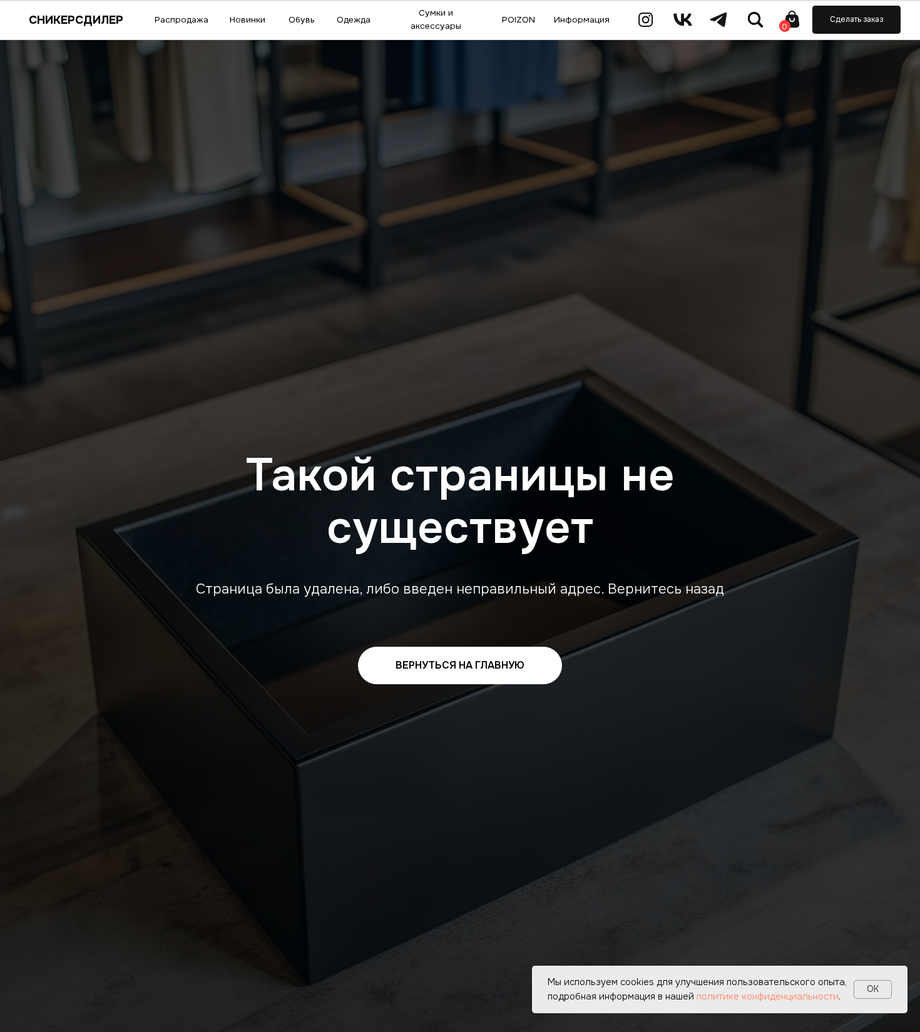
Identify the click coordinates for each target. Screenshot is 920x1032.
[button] (856, 19)
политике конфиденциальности (768, 996)
